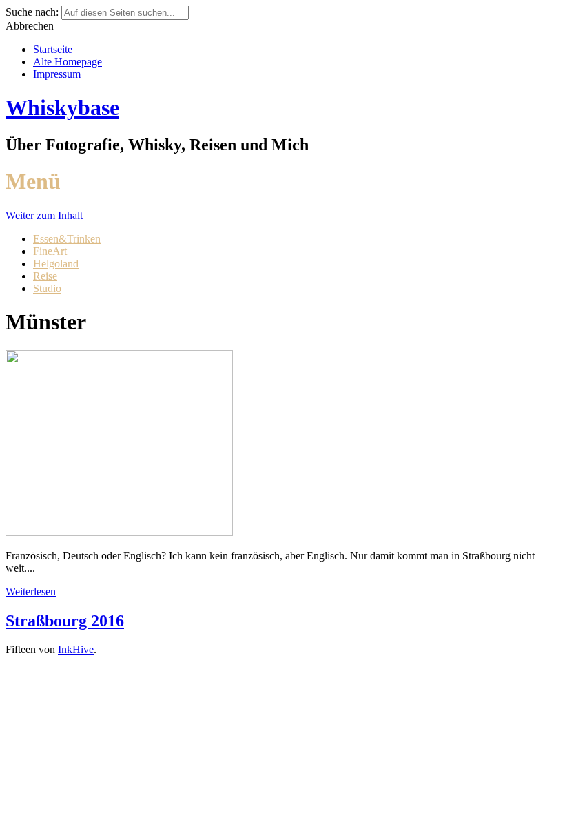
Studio (47, 288)
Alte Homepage (67, 62)
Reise (45, 276)
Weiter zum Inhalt (44, 215)
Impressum (57, 74)
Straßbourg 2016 (65, 621)
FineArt (50, 251)
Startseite (52, 49)
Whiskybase (62, 107)
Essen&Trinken (67, 239)
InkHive (76, 649)
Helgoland (56, 263)
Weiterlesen (31, 591)
